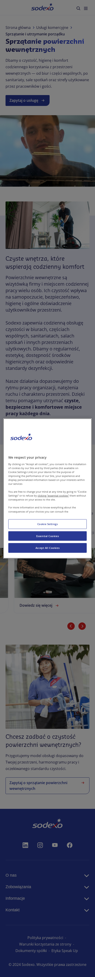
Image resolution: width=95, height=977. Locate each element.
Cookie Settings (47, 524)
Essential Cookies (47, 536)
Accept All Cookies (47, 548)
